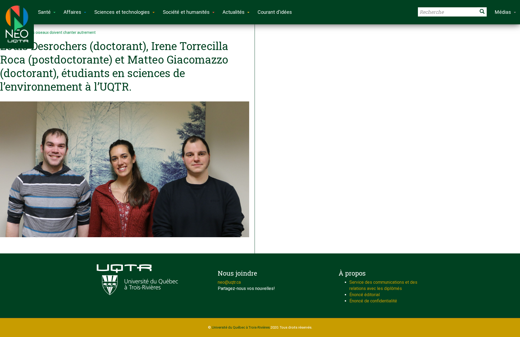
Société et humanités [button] (186, 12)
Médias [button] (503, 12)
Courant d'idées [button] (275, 12)
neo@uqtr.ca (229, 282)
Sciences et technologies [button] (122, 12)
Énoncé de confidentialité (373, 300)
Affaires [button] (72, 12)
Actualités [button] (234, 12)
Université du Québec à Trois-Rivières (241, 327)
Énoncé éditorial (364, 294)
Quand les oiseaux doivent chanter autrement (57, 32)
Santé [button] (44, 12)
